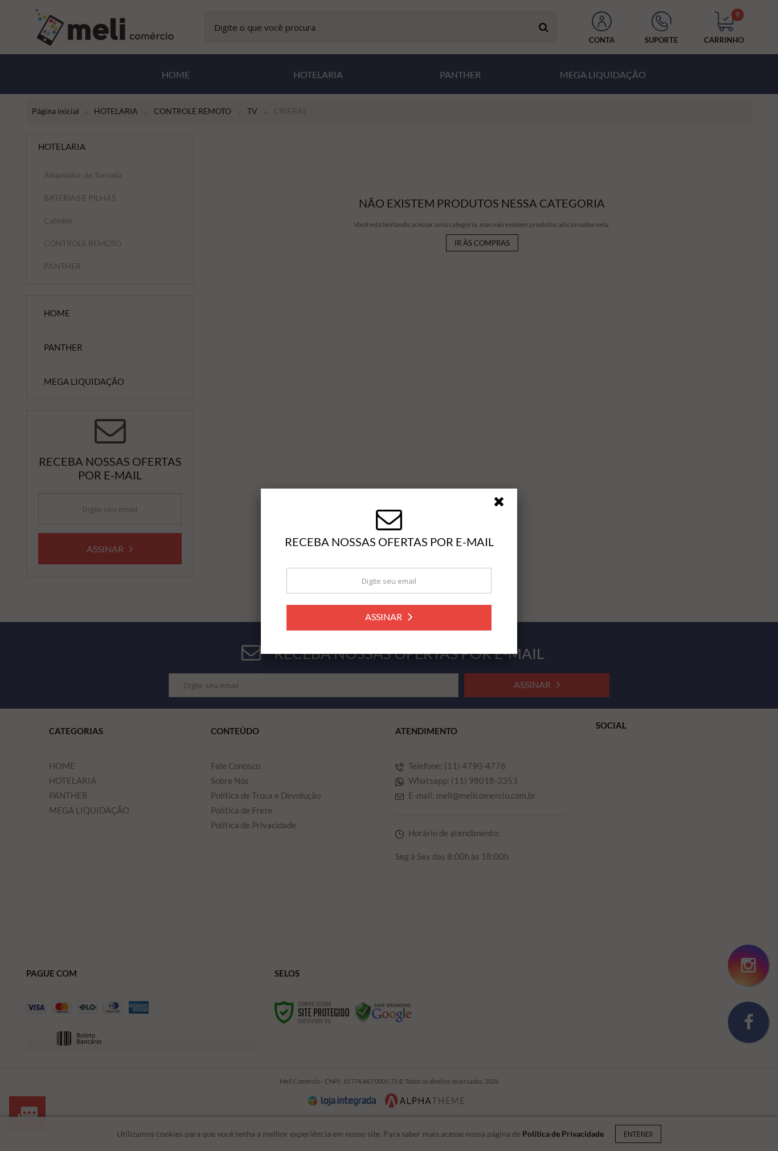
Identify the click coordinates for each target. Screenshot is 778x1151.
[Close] (504, 508)
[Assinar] (389, 622)
